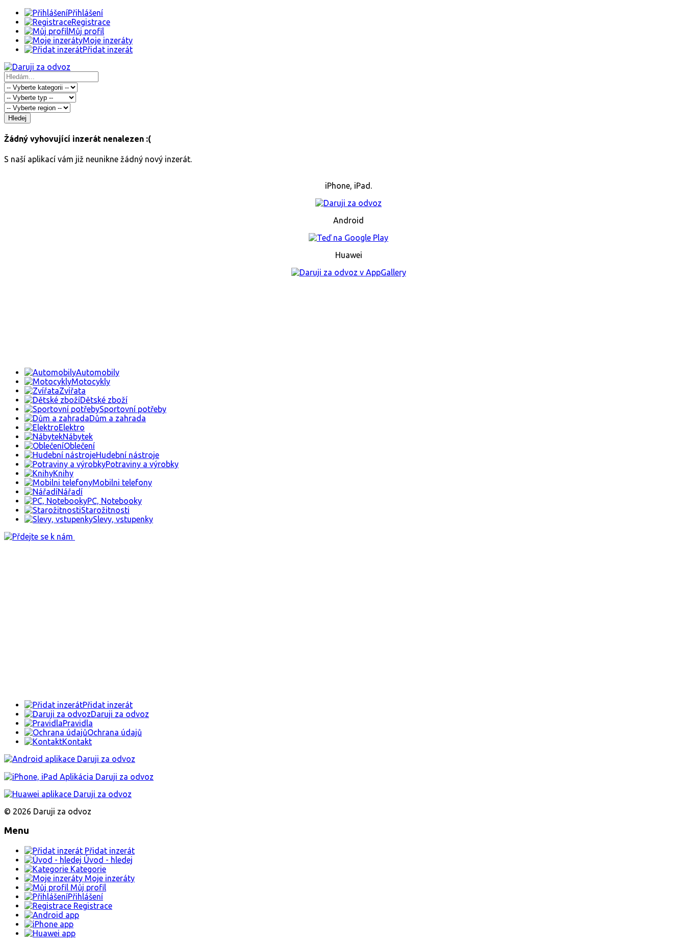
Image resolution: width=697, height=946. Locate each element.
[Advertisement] (348, 322)
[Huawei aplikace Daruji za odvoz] (68, 794)
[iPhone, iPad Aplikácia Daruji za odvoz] (79, 776)
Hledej (17, 118)
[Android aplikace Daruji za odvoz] (69, 758)
